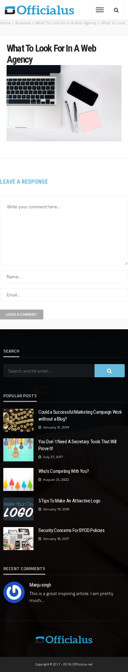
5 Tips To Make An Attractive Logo (69, 501)
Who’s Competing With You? (63, 471)
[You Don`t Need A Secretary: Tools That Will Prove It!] (18, 449)
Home (5, 23)
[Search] (116, 10)
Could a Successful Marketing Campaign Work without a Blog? (80, 415)
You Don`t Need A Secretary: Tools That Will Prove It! (77, 445)
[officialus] (39, 9)
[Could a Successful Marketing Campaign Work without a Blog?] (18, 420)
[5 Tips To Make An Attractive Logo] (18, 509)
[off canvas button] (100, 10)
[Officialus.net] (64, 639)
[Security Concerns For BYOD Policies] (18, 538)
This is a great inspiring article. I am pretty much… (71, 597)
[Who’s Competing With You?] (18, 479)
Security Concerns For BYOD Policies (71, 530)
